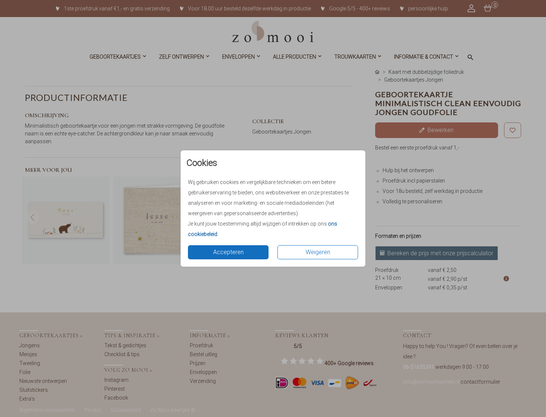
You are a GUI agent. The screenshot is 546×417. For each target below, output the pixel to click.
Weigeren (318, 252)
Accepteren (228, 252)
